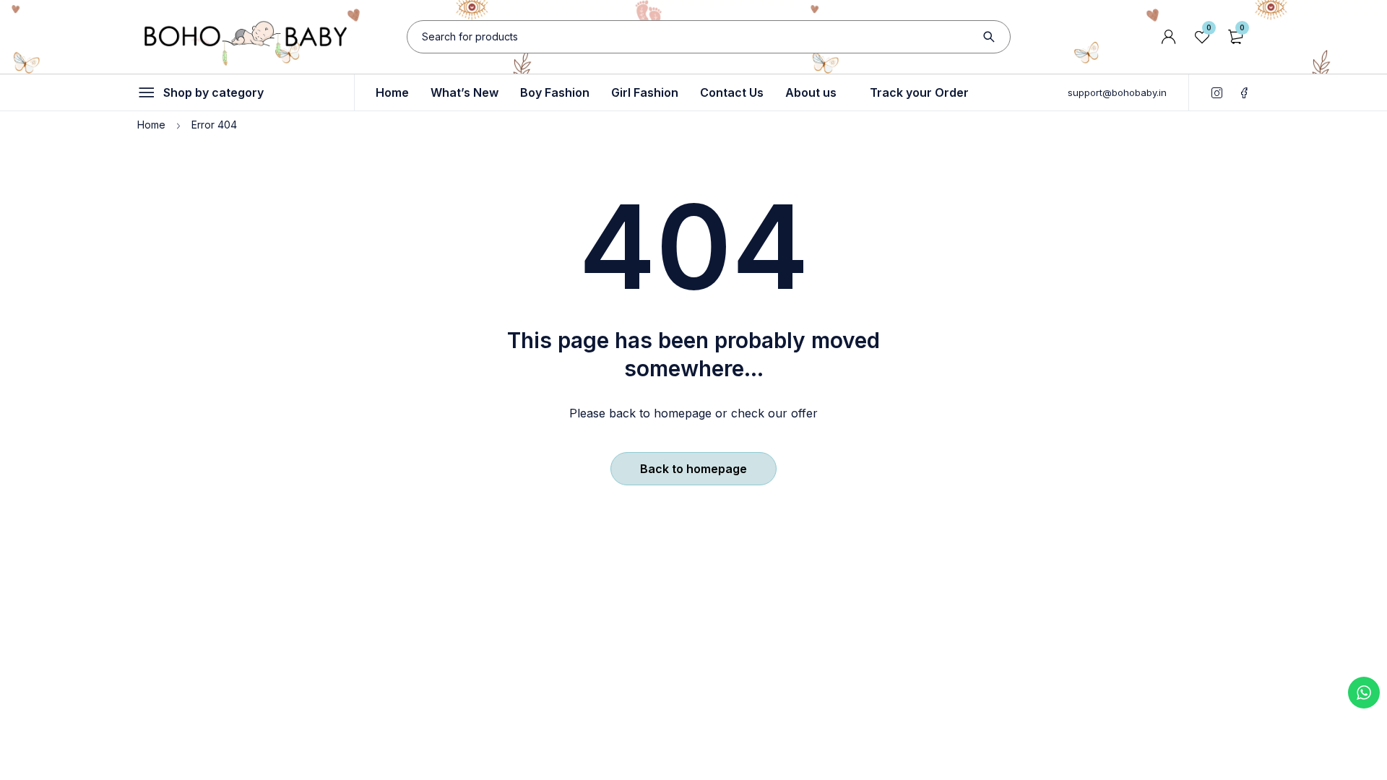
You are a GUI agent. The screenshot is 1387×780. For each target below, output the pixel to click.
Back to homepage (693, 469)
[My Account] (1168, 36)
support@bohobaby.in (1117, 92)
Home (151, 124)
